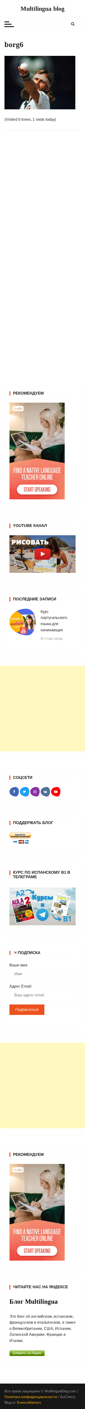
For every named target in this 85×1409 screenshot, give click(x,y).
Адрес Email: (20, 986)
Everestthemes (29, 1402)
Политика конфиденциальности (30, 1397)
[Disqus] (42, 199)
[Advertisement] (42, 708)
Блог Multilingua (33, 1301)
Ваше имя (18, 965)
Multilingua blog (42, 8)
